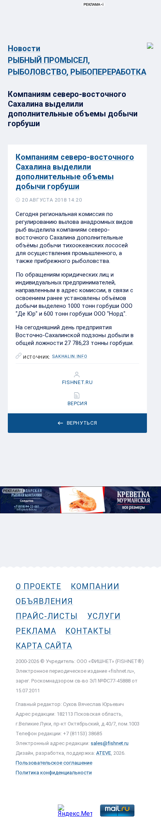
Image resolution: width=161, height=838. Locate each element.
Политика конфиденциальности (54, 772)
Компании (95, 586)
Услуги (104, 616)
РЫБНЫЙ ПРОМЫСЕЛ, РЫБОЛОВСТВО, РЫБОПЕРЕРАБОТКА (77, 66)
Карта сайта (44, 645)
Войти (144, 41)
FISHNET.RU (77, 382)
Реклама (36, 631)
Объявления (44, 601)
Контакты (88, 631)
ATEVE (103, 753)
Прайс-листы (47, 616)
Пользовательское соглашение (54, 763)
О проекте (38, 586)
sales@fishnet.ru (110, 743)
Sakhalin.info (70, 357)
